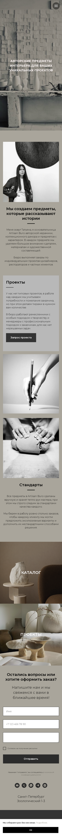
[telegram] (38, 785)
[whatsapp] (31, 785)
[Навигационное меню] (56, 6)
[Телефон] (24, 785)
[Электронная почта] (17, 785)
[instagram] (44, 785)
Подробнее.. (42, 823)
